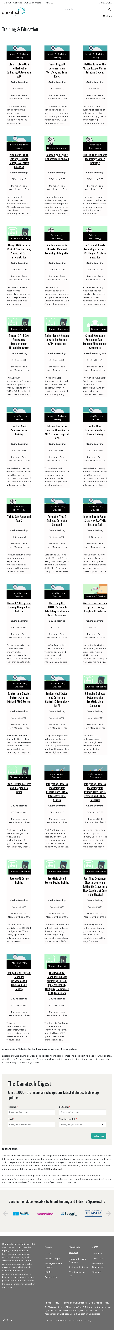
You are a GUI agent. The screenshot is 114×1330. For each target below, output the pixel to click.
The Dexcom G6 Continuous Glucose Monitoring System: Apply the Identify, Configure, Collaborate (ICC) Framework (57, 983)
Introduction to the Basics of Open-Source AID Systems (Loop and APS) (57, 432)
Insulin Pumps (52, 1258)
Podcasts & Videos (78, 1267)
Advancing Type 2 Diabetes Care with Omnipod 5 (57, 520)
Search (109, 9)
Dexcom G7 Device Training (19, 880)
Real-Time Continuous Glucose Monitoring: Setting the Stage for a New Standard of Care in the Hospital (95, 886)
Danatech (13, 11)
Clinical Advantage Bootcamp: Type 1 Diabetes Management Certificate (95, 341)
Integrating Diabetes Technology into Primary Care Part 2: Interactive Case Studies (57, 792)
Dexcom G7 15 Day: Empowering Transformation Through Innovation (19, 341)
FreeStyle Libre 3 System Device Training (57, 880)
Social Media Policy (99, 1302)
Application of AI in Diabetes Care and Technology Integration (57, 249)
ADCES (49, 2)
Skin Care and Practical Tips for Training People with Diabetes (95, 607)
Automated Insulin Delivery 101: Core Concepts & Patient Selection (19, 161)
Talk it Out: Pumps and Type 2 (19, 518)
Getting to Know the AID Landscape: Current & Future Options (95, 68)
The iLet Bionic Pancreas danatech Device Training (95, 430)
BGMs (48, 1272)
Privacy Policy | (52, 1302)
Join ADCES (105, 2)
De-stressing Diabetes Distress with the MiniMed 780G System (19, 697)
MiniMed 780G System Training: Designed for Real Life (19, 607)
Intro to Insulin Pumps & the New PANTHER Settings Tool (94, 520)
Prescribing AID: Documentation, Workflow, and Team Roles (57, 70)
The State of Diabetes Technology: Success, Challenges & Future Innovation (94, 251)
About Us (97, 1253)
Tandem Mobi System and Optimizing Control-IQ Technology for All (57, 699)
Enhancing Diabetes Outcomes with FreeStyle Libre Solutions (95, 699)
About (7, 2)
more (10, 1287)
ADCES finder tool (52, 1169)
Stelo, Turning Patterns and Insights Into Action (19, 788)
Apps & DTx (51, 1277)
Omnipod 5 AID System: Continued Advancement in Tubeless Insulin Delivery (19, 981)
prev (5, 1213)
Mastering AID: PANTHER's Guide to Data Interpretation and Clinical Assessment (56, 609)
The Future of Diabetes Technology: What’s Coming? (95, 159)
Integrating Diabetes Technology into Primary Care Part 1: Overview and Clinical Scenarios (95, 792)
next (108, 1213)
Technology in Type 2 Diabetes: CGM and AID (57, 157)
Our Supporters (32, 2)
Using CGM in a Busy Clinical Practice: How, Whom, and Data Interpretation (19, 251)
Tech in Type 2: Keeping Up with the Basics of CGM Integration (57, 339)
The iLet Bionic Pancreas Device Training (19, 430)
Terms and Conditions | (75, 1302)
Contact (17, 2)
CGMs (48, 1253)
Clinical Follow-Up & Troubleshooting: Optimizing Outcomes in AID (19, 70)
